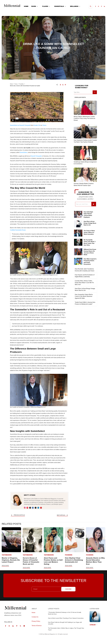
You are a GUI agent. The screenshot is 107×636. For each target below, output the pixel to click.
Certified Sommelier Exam (18, 230)
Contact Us (35, 617)
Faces (16, 84)
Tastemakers (7, 555)
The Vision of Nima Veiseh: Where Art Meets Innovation (89, 232)
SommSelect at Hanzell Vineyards (20, 125)
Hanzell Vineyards (36, 156)
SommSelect (23, 152)
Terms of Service (37, 625)
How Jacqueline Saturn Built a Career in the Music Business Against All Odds (84, 296)
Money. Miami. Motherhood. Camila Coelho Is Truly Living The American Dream (84, 118)
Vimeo (44, 125)
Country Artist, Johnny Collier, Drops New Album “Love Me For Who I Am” (84, 282)
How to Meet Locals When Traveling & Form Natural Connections (66, 618)
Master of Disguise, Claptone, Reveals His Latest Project (11, 560)
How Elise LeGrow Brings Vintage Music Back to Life (90, 223)
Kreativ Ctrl (37, 125)
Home (11, 84)
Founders (65, 52)
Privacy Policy (36, 621)
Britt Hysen (29, 495)
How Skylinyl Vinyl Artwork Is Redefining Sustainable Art (74, 560)
